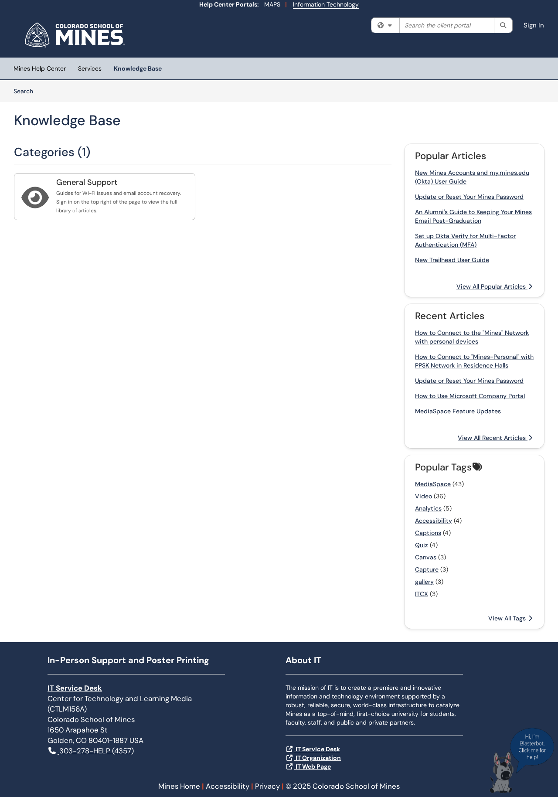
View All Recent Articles (492, 438)
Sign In (534, 25)
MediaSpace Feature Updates (458, 411)
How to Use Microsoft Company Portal (470, 396)
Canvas (425, 557)
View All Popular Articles (491, 286)
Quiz (421, 545)
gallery (424, 582)
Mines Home (179, 786)
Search (26, 91)
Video (423, 496)
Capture (427, 569)
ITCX (421, 594)
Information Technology (326, 4)
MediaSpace (433, 484)
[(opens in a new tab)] (76, 34)
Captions (428, 533)
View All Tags (507, 618)
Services (90, 68)
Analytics (428, 508)
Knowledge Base (138, 68)
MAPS (272, 4)
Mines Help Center (40, 68)
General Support (86, 182)
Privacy (267, 786)
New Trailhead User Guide (452, 260)
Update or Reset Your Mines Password (469, 197)
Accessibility (433, 521)
